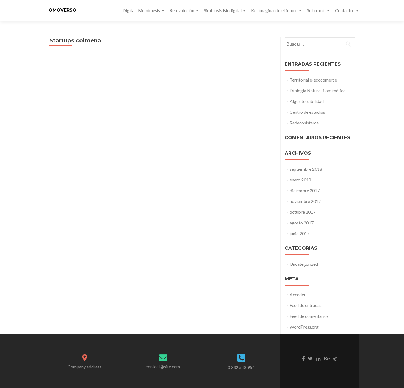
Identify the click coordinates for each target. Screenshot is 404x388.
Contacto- (345, 10)
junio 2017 (299, 233)
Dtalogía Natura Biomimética (317, 90)
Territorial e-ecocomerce (313, 79)
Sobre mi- (316, 10)
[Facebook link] (303, 358)
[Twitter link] (310, 358)
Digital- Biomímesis (141, 10)
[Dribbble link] (335, 358)
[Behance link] (327, 358)
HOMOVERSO (60, 10)
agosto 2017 (302, 222)
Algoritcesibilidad (307, 101)
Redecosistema (304, 122)
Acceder (298, 294)
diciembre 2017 (305, 190)
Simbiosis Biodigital (223, 10)
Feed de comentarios (309, 316)
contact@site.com (163, 366)
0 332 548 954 (241, 367)
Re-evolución (182, 10)
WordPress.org (304, 326)
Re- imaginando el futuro (274, 10)
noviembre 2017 (305, 201)
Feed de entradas (306, 305)
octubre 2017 (303, 212)
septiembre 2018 (306, 169)
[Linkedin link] (318, 358)
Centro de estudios (307, 112)
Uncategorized (304, 264)
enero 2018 (300, 179)
